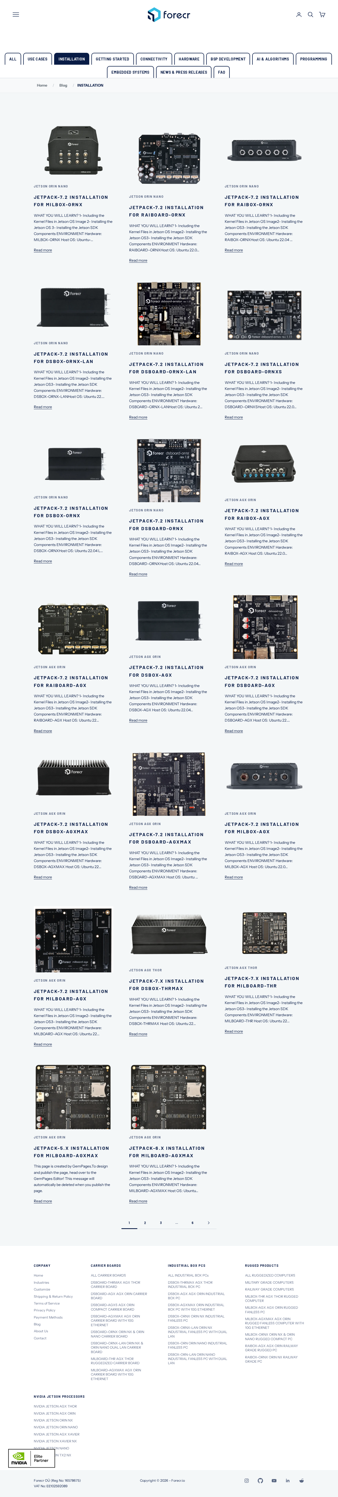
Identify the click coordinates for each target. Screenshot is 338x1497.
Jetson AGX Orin (240, 500)
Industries (41, 1282)
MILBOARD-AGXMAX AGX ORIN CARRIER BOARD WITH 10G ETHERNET (116, 1374)
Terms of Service (47, 1303)
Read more (43, 250)
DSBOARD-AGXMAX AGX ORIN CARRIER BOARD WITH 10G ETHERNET (115, 1320)
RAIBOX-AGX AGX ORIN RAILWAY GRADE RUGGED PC (271, 1348)
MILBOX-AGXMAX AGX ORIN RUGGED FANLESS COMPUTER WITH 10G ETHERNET (274, 1323)
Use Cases (38, 59)
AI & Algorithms (273, 59)
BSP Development (228, 59)
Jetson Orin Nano (51, 186)
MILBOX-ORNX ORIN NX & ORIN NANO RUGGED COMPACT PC (270, 1337)
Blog (63, 85)
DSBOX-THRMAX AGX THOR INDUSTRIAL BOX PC (190, 1285)
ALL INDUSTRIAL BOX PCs (188, 1275)
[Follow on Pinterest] (260, 1480)
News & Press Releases (184, 72)
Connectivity (154, 59)
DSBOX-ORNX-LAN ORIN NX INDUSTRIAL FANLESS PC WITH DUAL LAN (197, 1332)
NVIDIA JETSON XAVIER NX (55, 1441)
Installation (72, 59)
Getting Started (112, 59)
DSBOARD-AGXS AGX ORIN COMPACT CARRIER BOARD (112, 1307)
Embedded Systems (130, 72)
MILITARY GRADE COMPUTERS (269, 1282)
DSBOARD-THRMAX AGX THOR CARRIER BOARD (115, 1285)
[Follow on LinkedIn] (287, 1480)
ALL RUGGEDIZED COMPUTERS (270, 1275)
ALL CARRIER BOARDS (108, 1275)
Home (42, 85)
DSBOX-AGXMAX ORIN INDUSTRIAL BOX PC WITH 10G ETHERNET (196, 1307)
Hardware (189, 59)
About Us (41, 1331)
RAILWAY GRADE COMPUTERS (269, 1289)
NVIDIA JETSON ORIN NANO (56, 1427)
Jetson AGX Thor (145, 970)
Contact (40, 1338)
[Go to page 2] (209, 1223)
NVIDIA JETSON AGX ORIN (55, 1413)
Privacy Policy (44, 1310)
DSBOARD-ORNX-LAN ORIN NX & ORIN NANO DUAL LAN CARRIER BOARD (117, 1347)
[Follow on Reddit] (301, 1480)
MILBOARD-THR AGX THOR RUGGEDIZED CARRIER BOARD (115, 1361)
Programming (313, 59)
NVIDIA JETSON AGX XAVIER (56, 1434)
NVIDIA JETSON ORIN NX (53, 1420)
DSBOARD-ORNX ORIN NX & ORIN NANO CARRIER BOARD (117, 1334)
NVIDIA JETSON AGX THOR (55, 1406)
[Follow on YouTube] (274, 1480)
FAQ (221, 72)
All (12, 59)
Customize (42, 1289)
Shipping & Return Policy (53, 1296)
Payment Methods (48, 1317)
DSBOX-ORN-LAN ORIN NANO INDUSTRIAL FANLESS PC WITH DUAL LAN (197, 1359)
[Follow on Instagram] (246, 1480)
